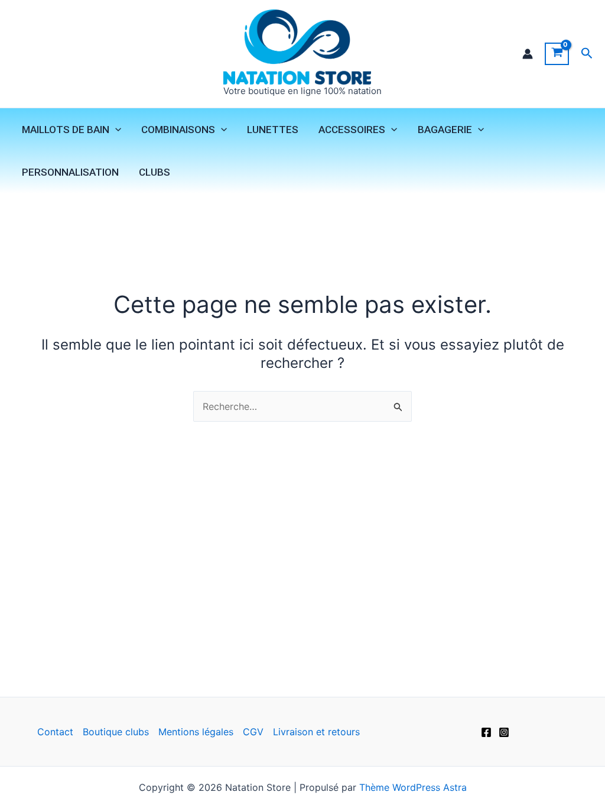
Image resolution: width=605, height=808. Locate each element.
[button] (587, 53)
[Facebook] (486, 732)
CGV (253, 732)
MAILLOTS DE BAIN (65, 129)
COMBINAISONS (178, 129)
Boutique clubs (116, 732)
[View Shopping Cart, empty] (557, 54)
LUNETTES (272, 129)
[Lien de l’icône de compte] (527, 54)
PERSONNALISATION (70, 172)
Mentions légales (195, 732)
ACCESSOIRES (351, 129)
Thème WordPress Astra (413, 787)
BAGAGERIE (445, 129)
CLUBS (154, 172)
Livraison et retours (316, 732)
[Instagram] (504, 732)
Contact (55, 732)
